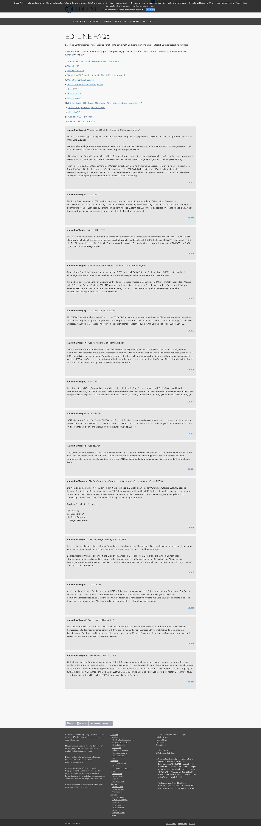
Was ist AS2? (74, 112)
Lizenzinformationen (120, 753)
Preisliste (115, 779)
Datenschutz (171, 824)
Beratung (115, 802)
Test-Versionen (118, 782)
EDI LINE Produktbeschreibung (123, 740)
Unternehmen (117, 787)
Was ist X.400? (74, 98)
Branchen (95, 21)
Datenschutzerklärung (145, 6)
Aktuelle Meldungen (120, 800)
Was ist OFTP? (74, 94)
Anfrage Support (118, 797)
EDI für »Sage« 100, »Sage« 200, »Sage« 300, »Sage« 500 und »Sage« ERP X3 (105, 103)
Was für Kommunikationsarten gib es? (85, 84)
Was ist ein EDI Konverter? (80, 117)
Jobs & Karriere (118, 789)
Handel (115, 766)
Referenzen (116, 748)
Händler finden (117, 776)
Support (134, 21)
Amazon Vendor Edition (121, 769)
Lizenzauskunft (118, 807)
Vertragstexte (117, 792)
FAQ (114, 758)
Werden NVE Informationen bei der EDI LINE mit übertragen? (96, 75)
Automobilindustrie (119, 763)
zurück (191, 182)
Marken (192, 824)
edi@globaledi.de (167, 753)
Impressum (182, 824)
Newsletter (116, 810)
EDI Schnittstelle (118, 745)
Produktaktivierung (119, 813)
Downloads (116, 805)
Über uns (120, 21)
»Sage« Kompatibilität (120, 743)
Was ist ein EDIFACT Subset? (80, 80)
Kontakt (148, 21)
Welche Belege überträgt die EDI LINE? (86, 107)
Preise (107, 21)
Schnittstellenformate (120, 750)
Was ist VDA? (73, 89)
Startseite (114, 735)
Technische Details (119, 756)
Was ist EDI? (73, 66)
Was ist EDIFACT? (75, 70)
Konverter (79, 21)
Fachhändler (117, 774)
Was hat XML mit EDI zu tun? (81, 121)
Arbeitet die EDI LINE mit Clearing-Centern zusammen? (93, 61)
